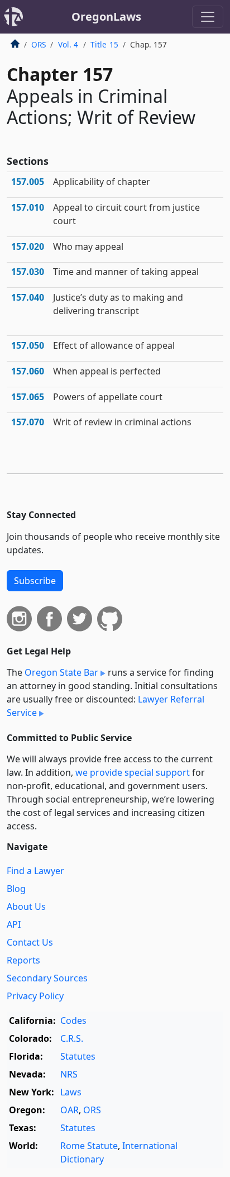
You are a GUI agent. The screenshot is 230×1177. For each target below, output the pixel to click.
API (14, 924)
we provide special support (132, 772)
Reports (23, 960)
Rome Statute (89, 1146)
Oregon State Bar (61, 672)
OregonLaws (106, 16)
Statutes (77, 1056)
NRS (69, 1074)
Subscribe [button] (35, 581)
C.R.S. (71, 1038)
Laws (71, 1092)
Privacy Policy (35, 996)
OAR (69, 1110)
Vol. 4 (68, 44)
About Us (26, 906)
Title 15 (104, 44)
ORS (38, 44)
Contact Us (30, 942)
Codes (73, 1020)
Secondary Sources (47, 978)
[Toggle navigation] (207, 17)
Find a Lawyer (35, 871)
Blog (16, 888)
